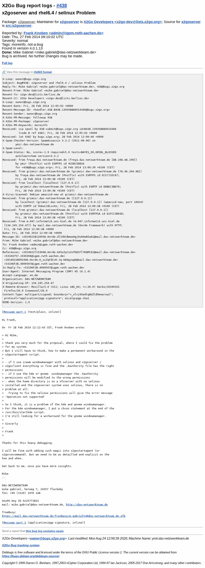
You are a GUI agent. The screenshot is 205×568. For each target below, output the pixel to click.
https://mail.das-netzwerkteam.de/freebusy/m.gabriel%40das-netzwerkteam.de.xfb (63, 516)
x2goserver (26, 22)
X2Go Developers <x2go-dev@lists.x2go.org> (123, 22)
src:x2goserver (18, 26)
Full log (7, 63)
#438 (61, 5)
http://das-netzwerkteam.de (87, 504)
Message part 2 (15, 522)
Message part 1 (15, 311)
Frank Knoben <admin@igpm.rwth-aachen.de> (64, 33)
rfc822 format (43, 72)
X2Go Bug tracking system (20, 545)
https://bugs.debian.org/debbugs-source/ (30, 556)
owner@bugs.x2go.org (47, 538)
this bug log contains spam (44, 531)
